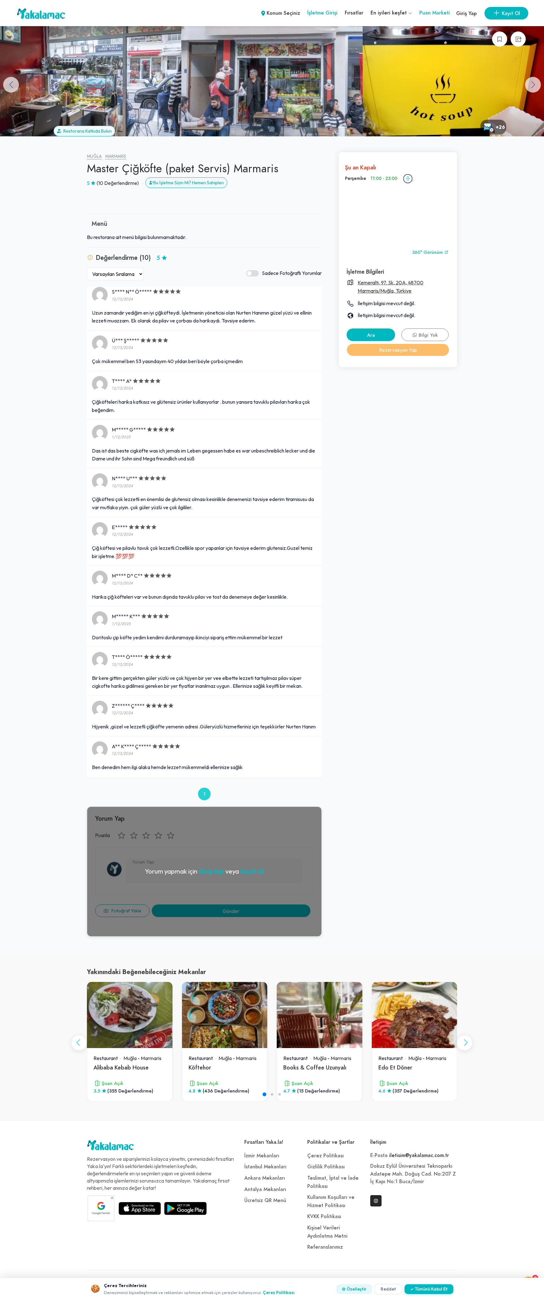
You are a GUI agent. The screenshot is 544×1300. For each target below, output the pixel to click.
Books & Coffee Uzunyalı (314, 1067)
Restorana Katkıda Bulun (86, 131)
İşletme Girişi (322, 12)
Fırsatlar (354, 12)
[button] (533, 85)
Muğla (94, 156)
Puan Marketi (434, 12)
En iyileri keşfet (389, 12)
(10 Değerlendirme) (118, 183)
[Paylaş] (518, 39)
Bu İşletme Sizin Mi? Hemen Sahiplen (188, 182)
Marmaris (115, 156)
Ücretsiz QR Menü (265, 1200)
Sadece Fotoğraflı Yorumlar (292, 273)
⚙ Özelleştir (354, 1288)
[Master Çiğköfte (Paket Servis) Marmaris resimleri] (90, 81)
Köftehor (200, 1067)
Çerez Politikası (325, 1155)
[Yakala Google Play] (185, 1208)
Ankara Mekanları (264, 1178)
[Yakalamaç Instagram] (376, 1200)
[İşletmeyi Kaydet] (499, 39)
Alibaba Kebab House (121, 1067)
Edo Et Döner (395, 1067)
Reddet (388, 1288)
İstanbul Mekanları (265, 1166)
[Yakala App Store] (140, 1208)
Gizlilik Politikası (326, 1166)
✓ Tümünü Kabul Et (429, 1288)
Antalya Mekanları (265, 1189)
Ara (371, 335)
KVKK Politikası (324, 1216)
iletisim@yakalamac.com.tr (419, 1155)
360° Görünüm (428, 252)
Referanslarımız (325, 1247)
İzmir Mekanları (261, 1155)
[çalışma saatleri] (407, 178)
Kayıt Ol (252, 871)
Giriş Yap (466, 13)
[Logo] (110, 1146)
